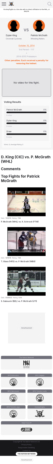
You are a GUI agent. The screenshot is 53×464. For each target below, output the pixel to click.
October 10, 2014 (26, 45)
